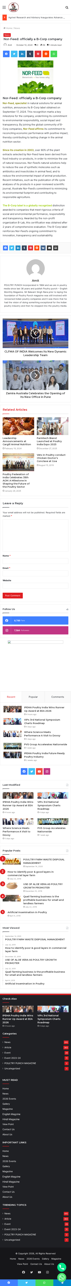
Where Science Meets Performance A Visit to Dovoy (16, 832)
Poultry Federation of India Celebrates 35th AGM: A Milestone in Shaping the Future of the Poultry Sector (16, 480)
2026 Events (9, 1098)
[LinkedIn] (18, 247)
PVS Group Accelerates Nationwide (45, 744)
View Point (8, 1124)
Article (7, 1047)
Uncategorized (12, 1068)
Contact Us (8, 1129)
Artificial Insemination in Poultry (27, 912)
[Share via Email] (49, 247)
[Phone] (61, 1267)
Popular (33, 696)
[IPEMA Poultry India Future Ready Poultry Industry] (12, 755)
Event (7, 1052)
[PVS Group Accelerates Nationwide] (12, 746)
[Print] (55, 247)
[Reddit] (36, 247)
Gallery (6, 1104)
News (17, 28)
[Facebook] (5, 247)
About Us (7, 1134)
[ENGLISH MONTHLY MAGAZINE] (13, 7)
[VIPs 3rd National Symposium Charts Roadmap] (12, 721)
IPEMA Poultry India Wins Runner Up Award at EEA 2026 (18, 805)
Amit (10, 45)
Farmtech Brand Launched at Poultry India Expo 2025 (49, 441)
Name (7, 555)
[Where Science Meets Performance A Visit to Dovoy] (12, 733)
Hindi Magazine (10, 1119)
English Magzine (11, 1114)
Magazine (7, 1109)
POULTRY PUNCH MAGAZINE (20, 1063)
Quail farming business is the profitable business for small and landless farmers (43, 900)
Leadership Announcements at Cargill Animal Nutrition (17, 441)
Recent (11, 696)
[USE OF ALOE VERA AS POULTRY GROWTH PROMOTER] (12, 886)
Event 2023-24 (12, 1058)
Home (8, 28)
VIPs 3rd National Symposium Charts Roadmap (48, 805)
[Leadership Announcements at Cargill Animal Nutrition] (18, 426)
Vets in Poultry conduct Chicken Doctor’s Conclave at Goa (51, 458)
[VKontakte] (43, 247)
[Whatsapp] (61, 1277)
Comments (57, 696)
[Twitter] (11, 247)
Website (7, 580)
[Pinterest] (30, 247)
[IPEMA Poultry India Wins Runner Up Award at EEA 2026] (12, 709)
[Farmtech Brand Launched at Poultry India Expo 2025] (52, 426)
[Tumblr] (24, 247)
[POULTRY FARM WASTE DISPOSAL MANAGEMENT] (12, 861)
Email (6, 568)
